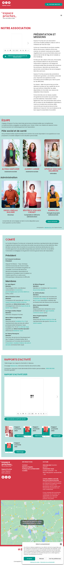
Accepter (29, 558)
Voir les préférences (55, 558)
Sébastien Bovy (48, 227)
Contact (25, 465)
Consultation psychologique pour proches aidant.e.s (17, 291)
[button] (61, 544)
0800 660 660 (47, 465)
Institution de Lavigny (40, 298)
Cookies (24, 471)
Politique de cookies (35, 562)
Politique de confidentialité (30, 469)
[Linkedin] (9, 2)
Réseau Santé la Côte (47, 319)
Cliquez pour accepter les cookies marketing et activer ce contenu (32, 522)
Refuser (41, 558)
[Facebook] (3, 2)
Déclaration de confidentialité (47, 562)
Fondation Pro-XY (20, 321)
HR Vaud (37, 300)
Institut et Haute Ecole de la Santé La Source (18, 301)
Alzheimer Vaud (18, 331)
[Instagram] (6, 2)
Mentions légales (27, 467)
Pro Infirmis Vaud (23, 327)
